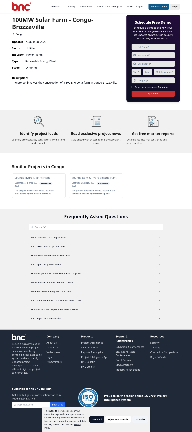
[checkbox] (133, 87)
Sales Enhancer (89, 347)
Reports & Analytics (92, 352)
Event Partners (124, 360)
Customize (140, 419)
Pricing (71, 6)
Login (175, 6)
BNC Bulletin (88, 362)
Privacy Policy (54, 362)
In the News (53, 352)
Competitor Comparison (164, 352)
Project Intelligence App (94, 357)
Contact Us (52, 347)
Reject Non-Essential (118, 419)
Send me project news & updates (151, 87)
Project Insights (135, 6)
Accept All (97, 419)
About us (51, 342)
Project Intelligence (92, 342)
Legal (49, 357)
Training (155, 347)
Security (154, 342)
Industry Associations (128, 369)
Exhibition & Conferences (130, 347)
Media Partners (124, 365)
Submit (155, 93)
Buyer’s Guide (158, 357)
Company (85, 6)
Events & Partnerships (108, 6)
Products (55, 6)
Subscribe (57, 404)
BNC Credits (88, 366)
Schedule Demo (159, 6)
